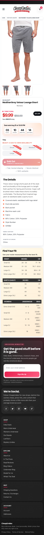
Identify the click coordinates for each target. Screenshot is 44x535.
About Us (7, 456)
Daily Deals (7, 425)
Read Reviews (9, 463)
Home (3, 17)
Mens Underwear (10, 428)
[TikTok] (31, 408)
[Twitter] (12, 408)
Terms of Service (17, 532)
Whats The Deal (9, 476)
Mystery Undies (9, 442)
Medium (32, 147)
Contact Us (8, 497)
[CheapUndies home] (22, 9)
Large (12, 153)
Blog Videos (8, 466)
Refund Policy (29, 532)
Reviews (20, 106)
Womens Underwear (11, 432)
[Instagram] (18, 408)
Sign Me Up (22, 374)
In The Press (8, 459)
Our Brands (8, 435)
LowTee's (7, 439)
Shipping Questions (11, 490)
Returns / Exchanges (11, 494)
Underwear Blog (9, 470)
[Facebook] (6, 408)
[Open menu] (3, 9)
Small (12, 147)
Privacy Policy (5, 532)
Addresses (7, 514)
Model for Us (8, 473)
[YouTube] (25, 408)
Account (7, 510)
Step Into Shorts (12, 17)
